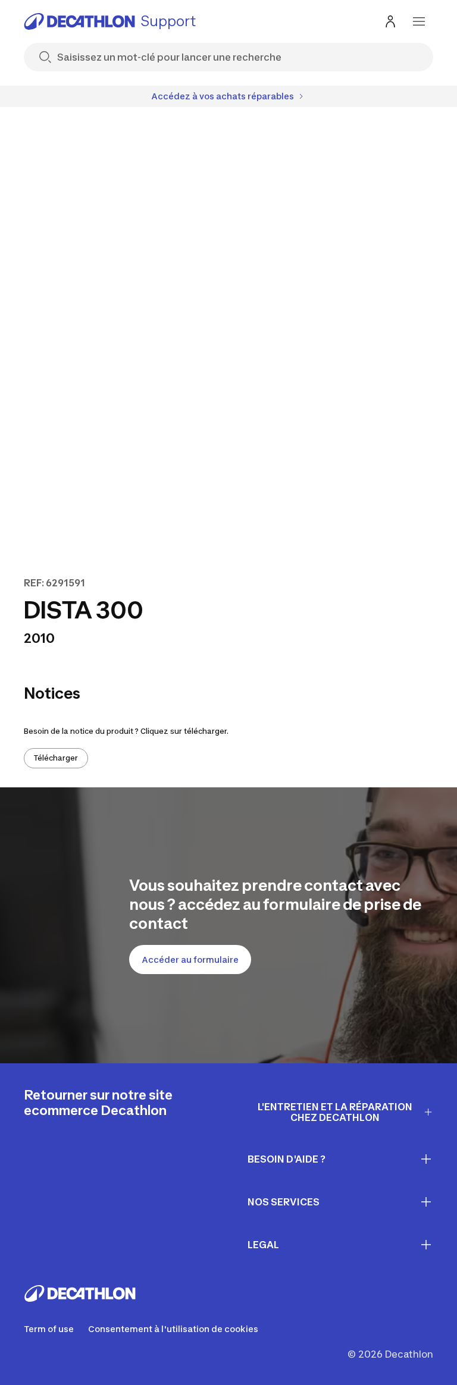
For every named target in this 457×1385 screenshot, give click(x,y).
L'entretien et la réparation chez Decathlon (335, 1112)
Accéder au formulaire (190, 959)
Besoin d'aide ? (286, 1159)
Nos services (284, 1202)
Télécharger (56, 757)
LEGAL (263, 1245)
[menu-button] (419, 21)
